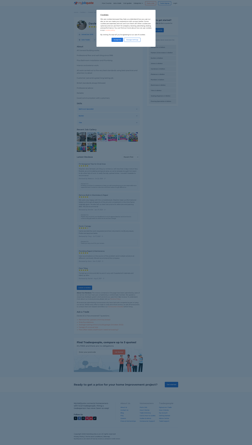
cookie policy (110, 30)
